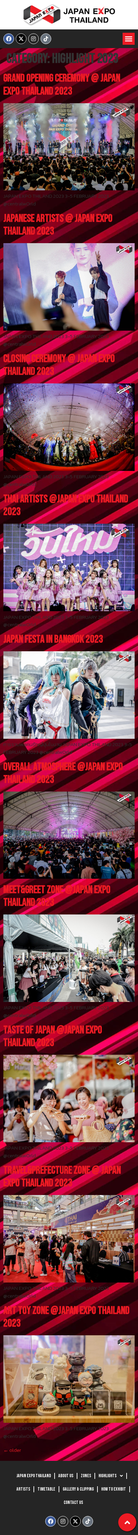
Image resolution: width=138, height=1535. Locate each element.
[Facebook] (8, 38)
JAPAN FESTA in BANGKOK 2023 (53, 639)
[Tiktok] (46, 38)
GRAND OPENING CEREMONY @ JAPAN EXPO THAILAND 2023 (61, 85)
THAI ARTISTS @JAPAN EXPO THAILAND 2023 (65, 505)
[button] (129, 39)
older (12, 1450)
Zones (86, 1476)
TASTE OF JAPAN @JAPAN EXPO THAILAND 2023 (52, 1036)
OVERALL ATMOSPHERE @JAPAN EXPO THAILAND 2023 (63, 773)
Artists (23, 1489)
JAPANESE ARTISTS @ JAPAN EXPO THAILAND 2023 (58, 225)
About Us (65, 1476)
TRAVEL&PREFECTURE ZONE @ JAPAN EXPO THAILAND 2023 (62, 1177)
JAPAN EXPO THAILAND (33, 1476)
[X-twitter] (21, 38)
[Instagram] (33, 38)
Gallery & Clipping (78, 1489)
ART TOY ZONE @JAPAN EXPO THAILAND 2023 (66, 1317)
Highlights (107, 1476)
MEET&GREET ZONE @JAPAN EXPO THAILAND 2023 (57, 896)
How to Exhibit (113, 1489)
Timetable (46, 1489)
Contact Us (73, 1502)
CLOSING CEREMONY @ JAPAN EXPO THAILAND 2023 (59, 365)
